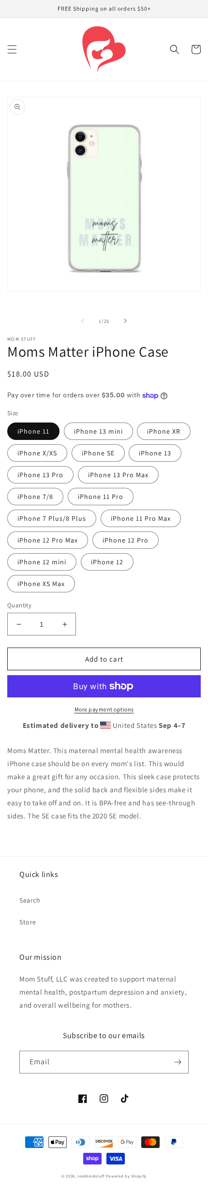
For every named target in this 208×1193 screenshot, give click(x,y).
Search (30, 900)
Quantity (19, 605)
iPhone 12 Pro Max (47, 540)
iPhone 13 (155, 453)
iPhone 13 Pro (40, 474)
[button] (12, 49)
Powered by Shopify (126, 1175)
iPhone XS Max (41, 583)
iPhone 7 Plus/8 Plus (51, 518)
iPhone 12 (107, 562)
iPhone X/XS (37, 453)
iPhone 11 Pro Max (141, 518)
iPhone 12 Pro (126, 540)
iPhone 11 (33, 431)
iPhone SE (98, 453)
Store (27, 922)
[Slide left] (82, 321)
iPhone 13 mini (98, 431)
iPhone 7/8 (35, 496)
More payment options (104, 709)
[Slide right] (125, 321)
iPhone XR (163, 431)
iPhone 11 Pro (100, 496)
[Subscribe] (177, 1062)
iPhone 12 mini (41, 562)
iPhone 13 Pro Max (118, 474)
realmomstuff (90, 1175)
